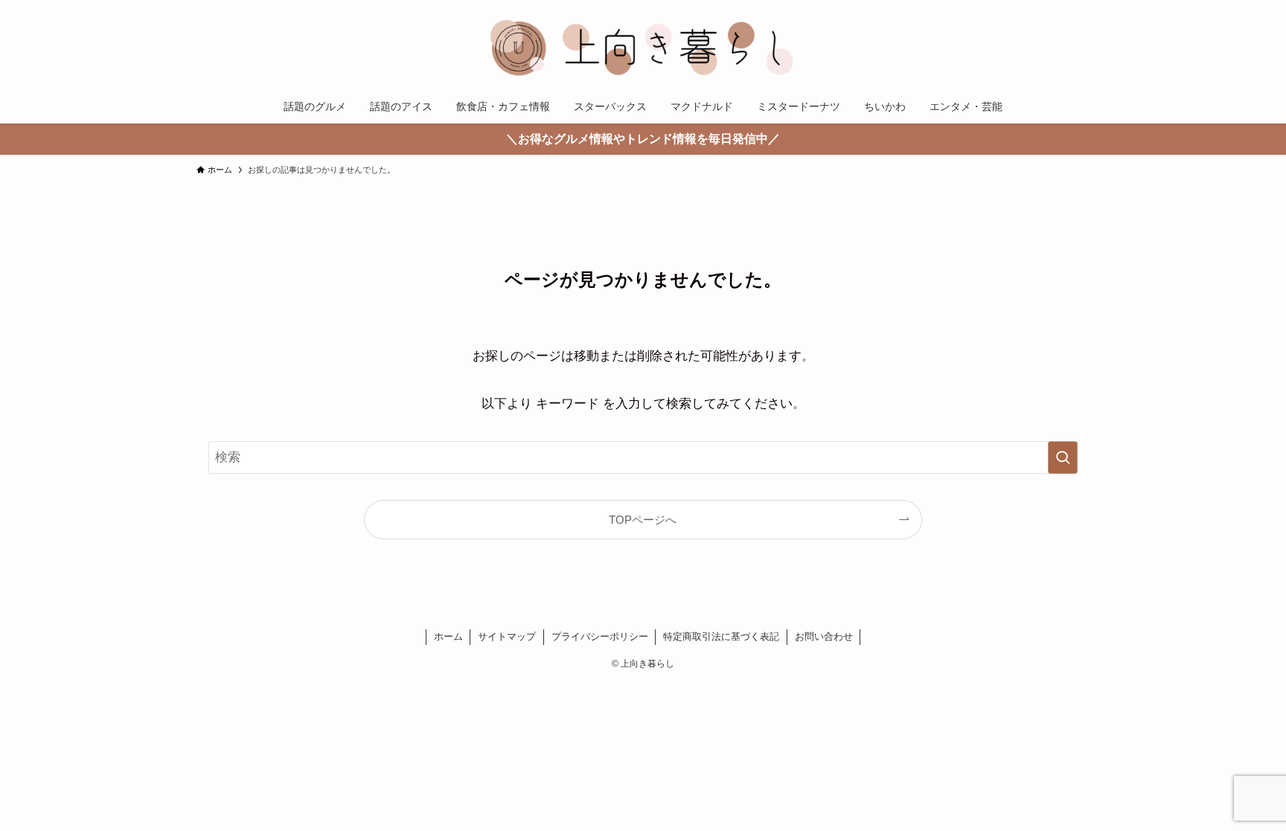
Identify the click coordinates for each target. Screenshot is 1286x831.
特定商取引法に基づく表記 (721, 636)
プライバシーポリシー (599, 636)
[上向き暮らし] (643, 47)
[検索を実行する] (1063, 457)
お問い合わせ (824, 636)
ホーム (448, 636)
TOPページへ (642, 519)
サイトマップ (507, 636)
